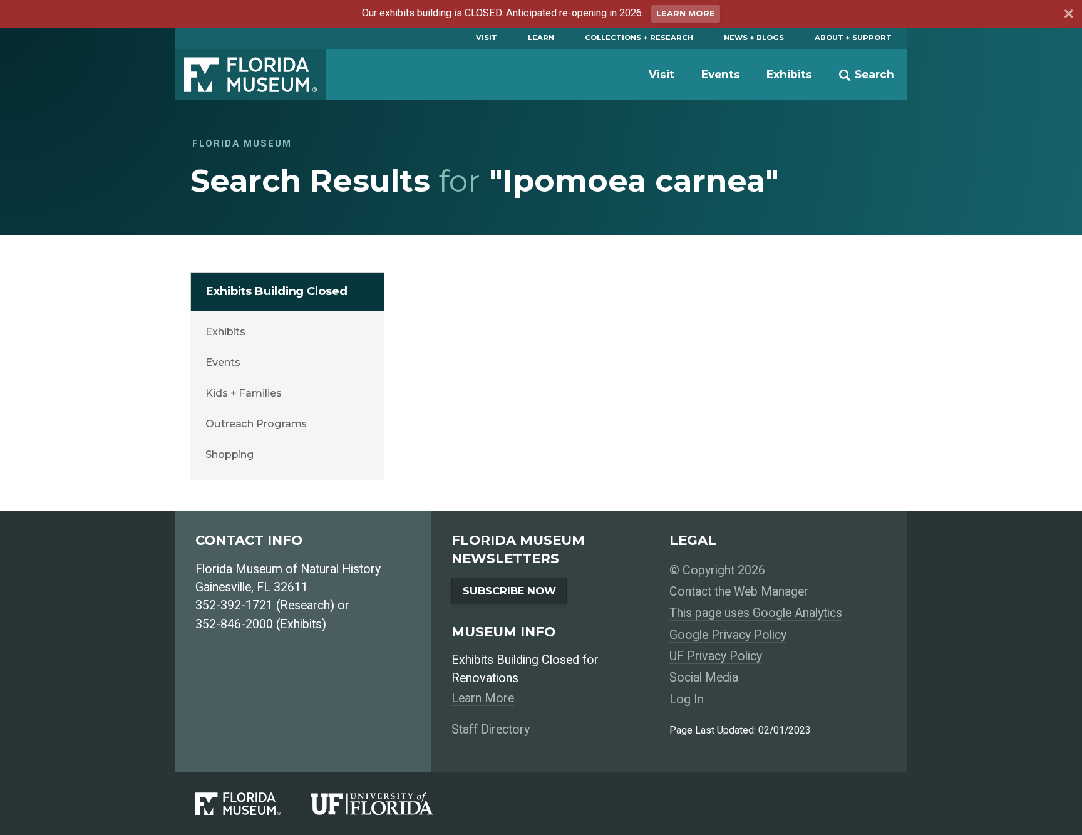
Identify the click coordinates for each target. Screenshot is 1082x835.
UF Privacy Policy (715, 656)
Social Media (703, 677)
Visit (486, 37)
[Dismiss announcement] (1068, 15)
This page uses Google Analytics (755, 613)
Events (720, 74)
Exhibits (789, 74)
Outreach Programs (256, 423)
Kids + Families (243, 392)
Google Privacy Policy (727, 635)
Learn (541, 37)
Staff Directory (490, 729)
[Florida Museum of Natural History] (253, 803)
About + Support (853, 37)
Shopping (229, 454)
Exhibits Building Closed (277, 291)
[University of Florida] (387, 803)
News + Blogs (754, 37)
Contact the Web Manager (738, 591)
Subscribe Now (509, 590)
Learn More (685, 13)
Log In (686, 699)
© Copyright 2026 (717, 570)
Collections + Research (639, 37)
